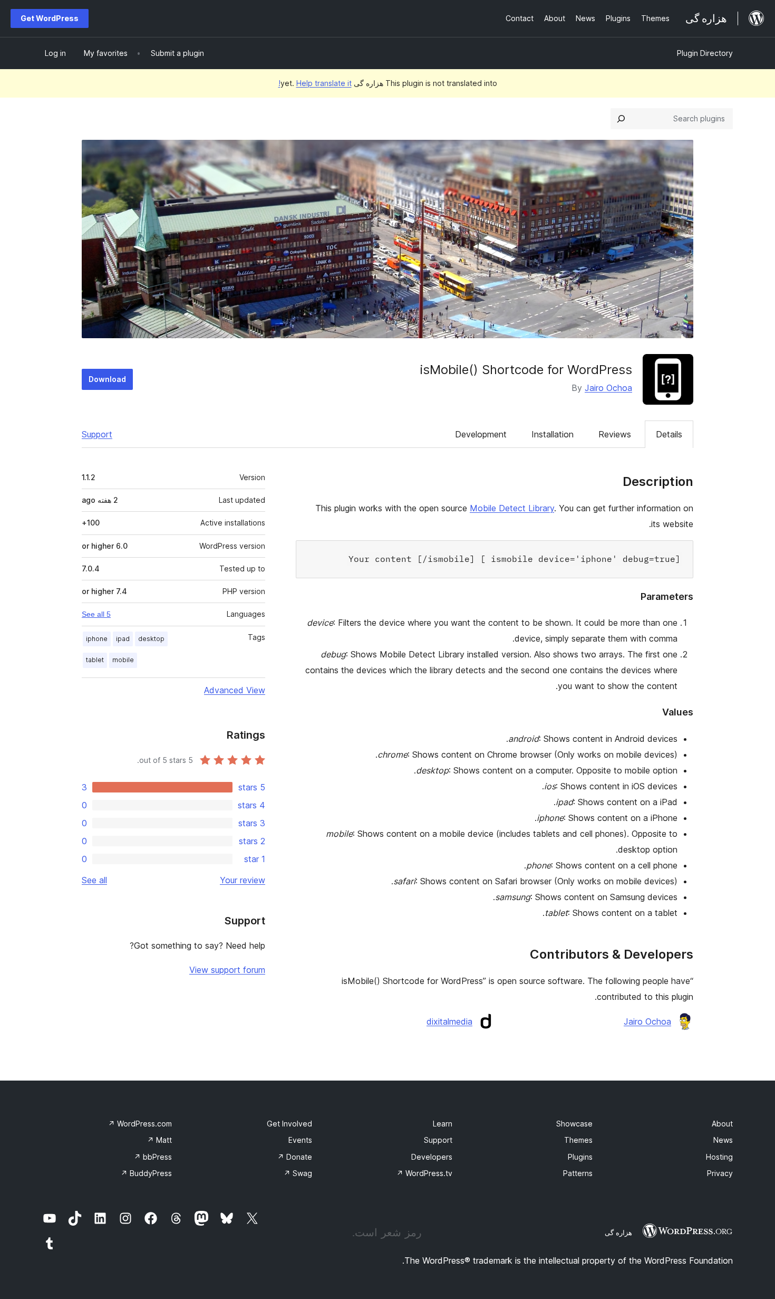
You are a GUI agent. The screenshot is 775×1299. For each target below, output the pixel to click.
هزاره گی (618, 1232)
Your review (242, 880)
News (723, 1139)
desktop (151, 639)
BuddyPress (146, 1173)
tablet (95, 660)
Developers (431, 1156)
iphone (97, 639)
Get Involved (289, 1123)
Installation (552, 434)
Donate (294, 1156)
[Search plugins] (621, 118)
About (722, 1123)
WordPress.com (140, 1123)
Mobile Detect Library (512, 508)
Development (481, 434)
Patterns (578, 1173)
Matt (159, 1139)
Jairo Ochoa (608, 388)
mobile (123, 660)
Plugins (580, 1156)
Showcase (574, 1123)
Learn (442, 1123)
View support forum (227, 969)
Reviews (614, 434)
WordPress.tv (424, 1173)
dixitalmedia (449, 1021)
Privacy (720, 1173)
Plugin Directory (705, 53)
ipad (123, 639)
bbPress (153, 1156)
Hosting (719, 1156)
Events (300, 1139)
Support (97, 434)
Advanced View (234, 690)
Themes (578, 1139)
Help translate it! (315, 83)
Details (669, 434)
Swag (298, 1173)
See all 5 (96, 614)
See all (94, 880)
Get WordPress (50, 18)
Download (107, 379)
